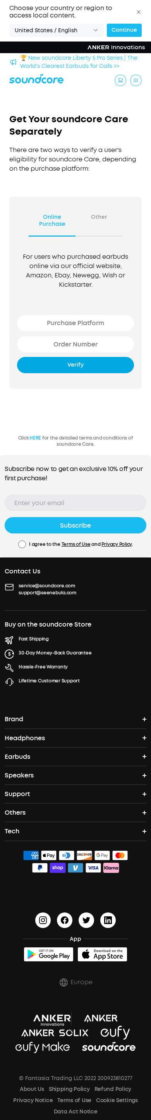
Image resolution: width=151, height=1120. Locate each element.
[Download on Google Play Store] (48, 954)
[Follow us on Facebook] (64, 920)
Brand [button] (14, 719)
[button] (139, 12)
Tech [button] (12, 831)
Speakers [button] (19, 775)
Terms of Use (76, 544)
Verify (75, 365)
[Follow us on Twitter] (86, 920)
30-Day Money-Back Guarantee (55, 653)
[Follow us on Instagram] (43, 920)
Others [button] (15, 812)
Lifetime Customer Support (49, 681)
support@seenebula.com (47, 593)
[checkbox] (22, 544)
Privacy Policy (116, 544)
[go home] (36, 78)
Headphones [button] (25, 738)
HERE (35, 438)
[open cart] (120, 80)
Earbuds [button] (17, 757)
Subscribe (75, 525)
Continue (124, 30)
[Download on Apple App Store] (102, 954)
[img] (31, 856)
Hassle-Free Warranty (43, 667)
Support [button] (17, 794)
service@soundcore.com (47, 586)
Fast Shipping (34, 639)
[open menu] (136, 80)
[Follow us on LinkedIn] (108, 920)
